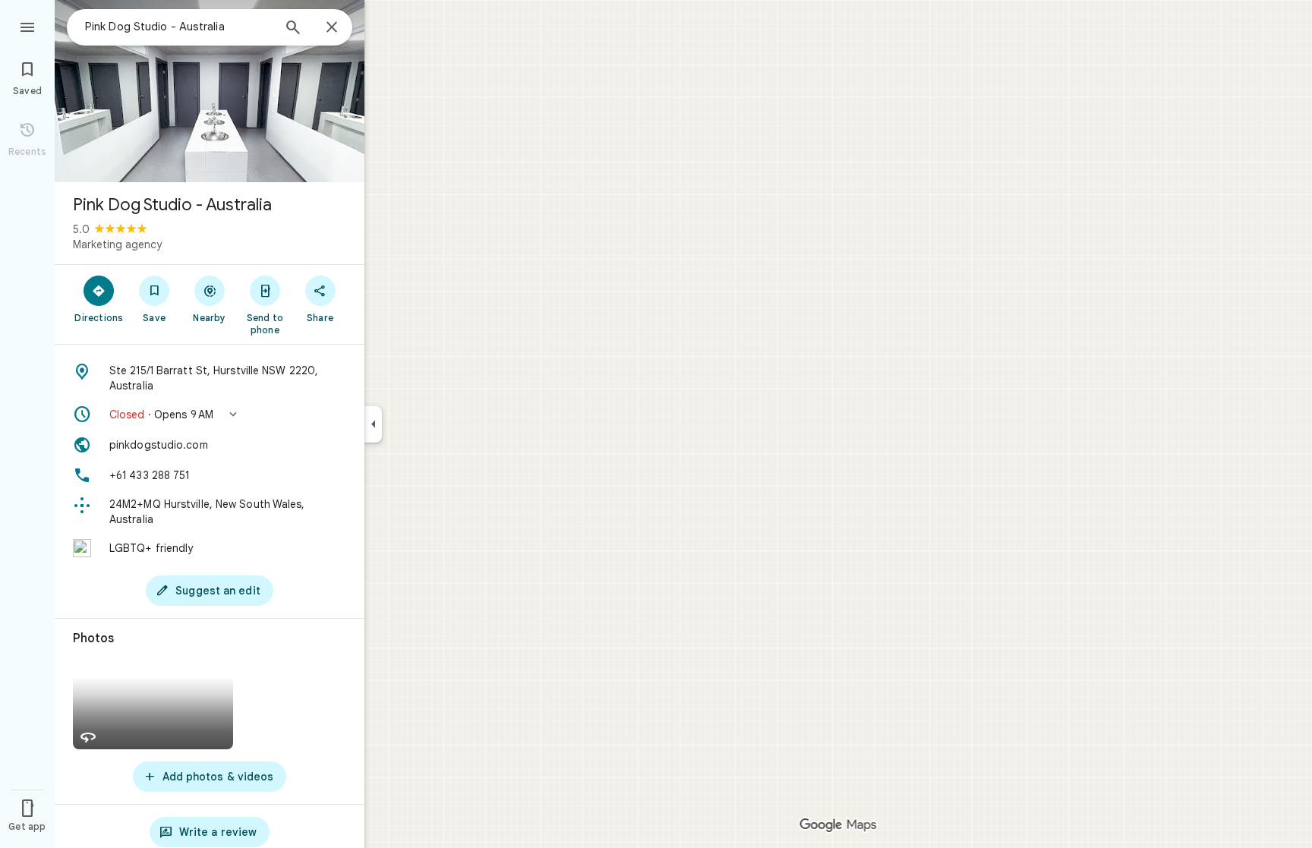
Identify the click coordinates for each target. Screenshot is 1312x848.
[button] (209, 414)
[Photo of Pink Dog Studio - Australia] (209, 91)
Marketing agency (117, 244)
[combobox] (178, 26)
